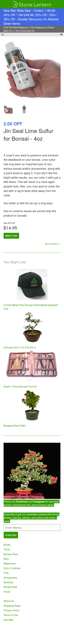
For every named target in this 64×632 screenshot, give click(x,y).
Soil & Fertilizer (12, 568)
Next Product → (53, 243)
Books (7, 544)
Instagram (39, 501)
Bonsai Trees (11, 554)
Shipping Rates (12, 605)
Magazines (10, 563)
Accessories (10, 577)
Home (7, 591)
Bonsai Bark (10, 587)
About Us (9, 601)
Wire (6, 559)
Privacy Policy (11, 610)
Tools (7, 549)
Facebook (22, 501)
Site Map (8, 620)
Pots (6, 573)
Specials (8, 582)
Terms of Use (11, 615)
